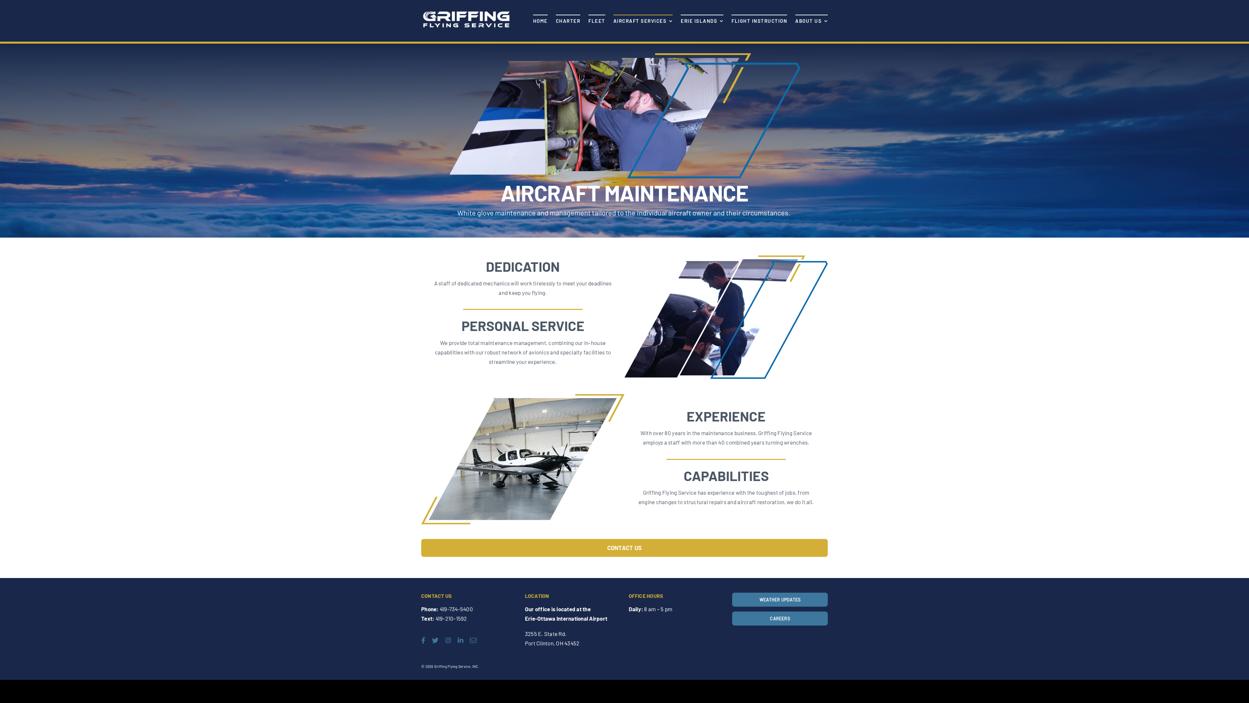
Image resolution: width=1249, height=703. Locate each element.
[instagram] (448, 640)
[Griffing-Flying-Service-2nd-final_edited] (466, 10)
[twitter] (435, 640)
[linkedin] (460, 640)
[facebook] (423, 640)
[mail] (473, 640)
